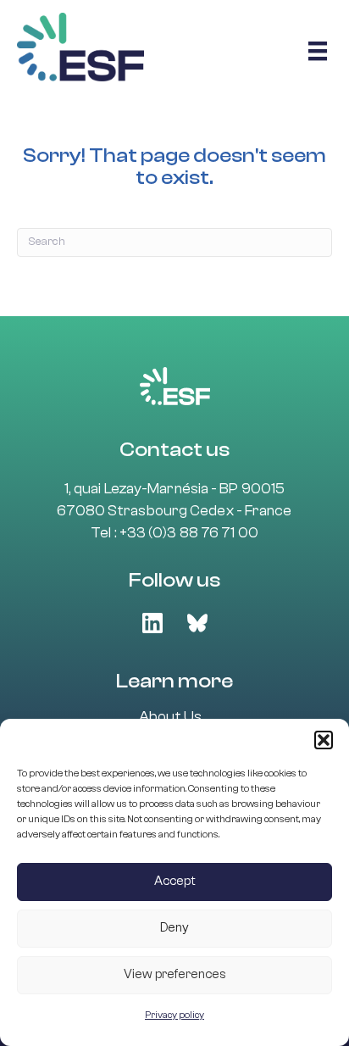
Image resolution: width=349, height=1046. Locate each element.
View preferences (175, 974)
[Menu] (317, 51)
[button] (323, 740)
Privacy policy (174, 1015)
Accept (175, 881)
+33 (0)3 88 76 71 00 (188, 533)
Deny (174, 928)
